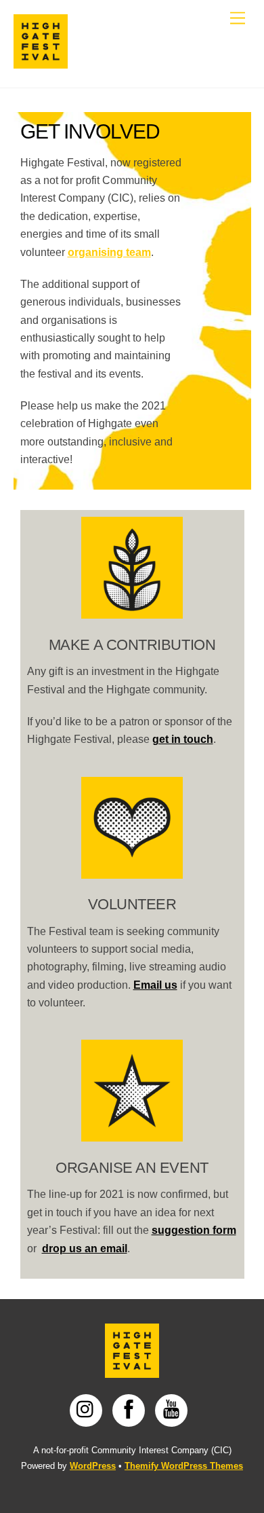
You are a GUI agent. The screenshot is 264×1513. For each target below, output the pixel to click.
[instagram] (88, 1409)
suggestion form (194, 1230)
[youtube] (173, 1409)
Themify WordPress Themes (184, 1466)
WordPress (93, 1466)
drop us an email (84, 1248)
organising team (109, 252)
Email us (155, 985)
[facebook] (131, 1409)
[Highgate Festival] (41, 63)
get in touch (182, 739)
